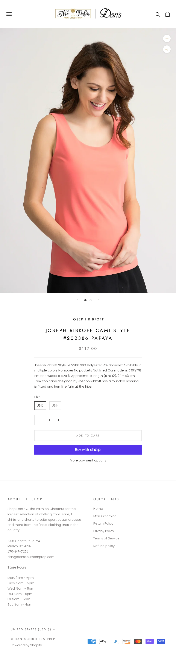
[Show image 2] (91, 300)
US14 (55, 405)
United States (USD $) (31, 629)
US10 (40, 405)
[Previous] (77, 300)
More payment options (88, 460)
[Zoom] (167, 38)
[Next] (99, 300)
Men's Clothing (105, 516)
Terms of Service (106, 538)
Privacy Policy (103, 531)
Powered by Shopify (26, 645)
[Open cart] (167, 14)
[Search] (158, 14)
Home (98, 508)
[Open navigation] (9, 14)
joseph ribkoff (88, 319)
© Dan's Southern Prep (33, 639)
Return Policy (103, 523)
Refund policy (104, 546)
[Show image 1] (85, 300)
